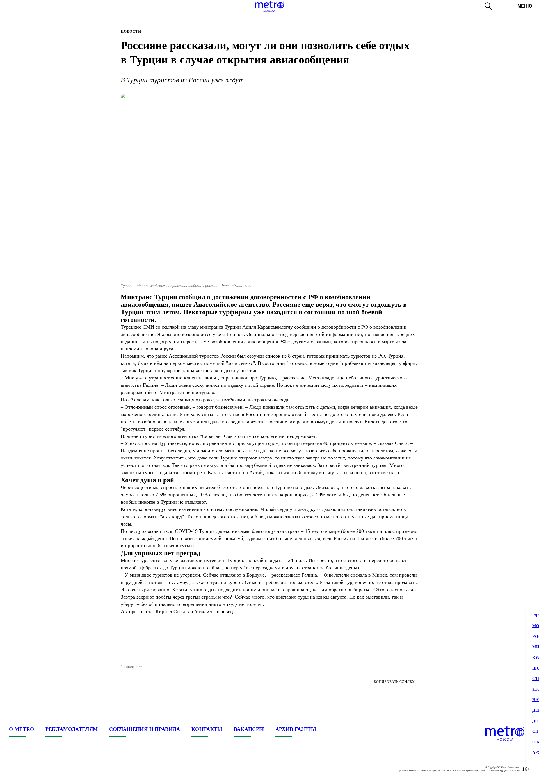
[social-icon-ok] (35, 769)
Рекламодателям (71, 729)
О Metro (21, 729)
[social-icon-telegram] (24, 769)
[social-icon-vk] (13, 769)
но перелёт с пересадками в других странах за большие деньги (292, 567)
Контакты (207, 729)
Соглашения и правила (144, 729)
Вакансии (249, 729)
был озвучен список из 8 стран (270, 356)
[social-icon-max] (47, 769)
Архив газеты (295, 729)
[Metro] (269, 6)
